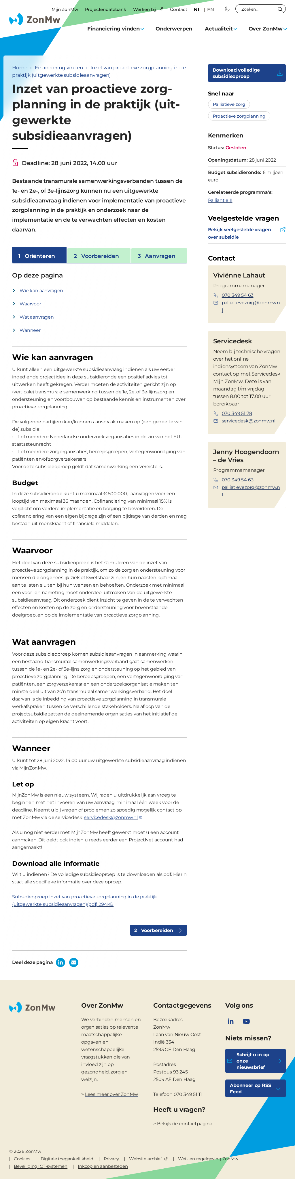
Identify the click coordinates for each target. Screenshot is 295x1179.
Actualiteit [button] (218, 29)
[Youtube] (246, 1021)
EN (210, 9)
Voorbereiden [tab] (96, 256)
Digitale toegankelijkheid (67, 1158)
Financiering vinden (59, 67)
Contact (178, 9)
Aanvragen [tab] (156, 256)
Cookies (22, 1158)
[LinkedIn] (230, 1021)
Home (19, 67)
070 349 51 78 (237, 413)
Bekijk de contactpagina (184, 1123)
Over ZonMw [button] (266, 29)
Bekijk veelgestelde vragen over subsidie (239, 233)
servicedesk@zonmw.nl (111, 817)
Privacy (111, 1158)
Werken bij (144, 9)
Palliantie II (220, 200)
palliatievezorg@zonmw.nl (251, 306)
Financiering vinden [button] (113, 29)
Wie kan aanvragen (41, 290)
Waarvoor (30, 304)
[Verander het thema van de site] (227, 8)
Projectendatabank (105, 9)
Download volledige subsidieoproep (236, 73)
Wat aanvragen (37, 317)
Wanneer (30, 330)
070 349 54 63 (238, 295)
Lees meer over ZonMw (111, 1094)
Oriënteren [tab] (36, 256)
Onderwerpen (174, 29)
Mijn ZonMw (65, 9)
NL (197, 9)
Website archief (145, 1158)
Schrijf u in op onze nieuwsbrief (253, 1061)
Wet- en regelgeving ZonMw (208, 1158)
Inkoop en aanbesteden (103, 1166)
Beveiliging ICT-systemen (40, 1166)
